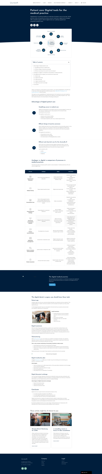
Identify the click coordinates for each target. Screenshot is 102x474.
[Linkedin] (22, 468)
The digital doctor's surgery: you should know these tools (46, 74)
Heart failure (43, 152)
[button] (31, 25)
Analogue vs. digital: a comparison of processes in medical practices (48, 72)
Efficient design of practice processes (43, 69)
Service (76, 2)
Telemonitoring (38, 79)
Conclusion (36, 84)
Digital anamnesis (39, 77)
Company (70, 2)
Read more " (35, 446)
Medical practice (36, 2)
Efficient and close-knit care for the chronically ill (45, 70)
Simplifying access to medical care (42, 67)
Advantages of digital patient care (41, 65)
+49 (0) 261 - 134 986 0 (27, 464)
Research (50, 2)
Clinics (44, 2)
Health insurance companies (59, 2)
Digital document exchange (41, 82)
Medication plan (38, 359)
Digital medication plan (40, 81)
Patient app (37, 76)
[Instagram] (25, 468)
